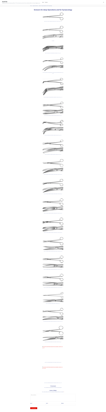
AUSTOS (4, 1)
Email (47, 403)
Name (31, 403)
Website (62, 403)
